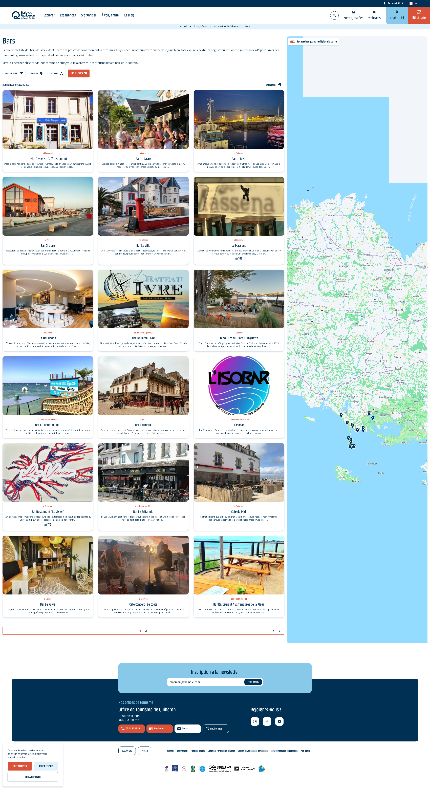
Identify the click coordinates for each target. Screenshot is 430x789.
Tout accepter (20, 766)
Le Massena (239, 245)
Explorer (49, 15)
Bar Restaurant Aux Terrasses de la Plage (238, 604)
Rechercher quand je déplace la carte (316, 41)
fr (410, 4)
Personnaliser (33, 777)
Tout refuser (46, 766)
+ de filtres (76, 73)
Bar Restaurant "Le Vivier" (47, 512)
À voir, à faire (110, 15)
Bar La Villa (143, 245)
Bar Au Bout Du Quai (47, 425)
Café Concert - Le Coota (143, 604)
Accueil (183, 26)
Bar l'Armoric (143, 425)
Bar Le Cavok (143, 159)
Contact (185, 729)
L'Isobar (239, 425)
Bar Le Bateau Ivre (143, 338)
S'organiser (88, 15)
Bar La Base (239, 159)
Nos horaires (216, 729)
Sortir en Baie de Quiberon (226, 26)
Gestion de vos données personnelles (253, 751)
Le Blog (129, 15)
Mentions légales (198, 751)
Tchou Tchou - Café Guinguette (239, 338)
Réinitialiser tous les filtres (16, 85)
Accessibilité (393, 3)
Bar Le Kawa (47, 604)
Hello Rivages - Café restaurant (48, 159)
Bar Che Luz (48, 245)
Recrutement (182, 751)
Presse (144, 751)
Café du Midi (239, 512)
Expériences (68, 15)
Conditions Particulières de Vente (221, 751)
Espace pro (127, 751)
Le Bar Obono (48, 338)
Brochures (159, 729)
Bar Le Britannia (143, 512)
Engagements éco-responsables (284, 751)
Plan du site (305, 751)
